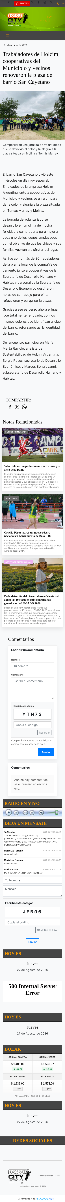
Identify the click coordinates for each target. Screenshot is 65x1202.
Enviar (46, 752)
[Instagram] (46, 4)
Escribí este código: (24, 706)
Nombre (15, 659)
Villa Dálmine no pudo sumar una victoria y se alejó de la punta (32, 468)
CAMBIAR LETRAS (47, 929)
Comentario (17, 674)
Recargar (44, 732)
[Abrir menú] (7, 35)
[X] (34, 4)
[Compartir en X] (17, 407)
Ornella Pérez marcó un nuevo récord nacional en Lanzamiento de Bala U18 (27, 534)
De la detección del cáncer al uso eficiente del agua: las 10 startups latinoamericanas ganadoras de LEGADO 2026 (31, 600)
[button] (11, 4)
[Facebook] (40, 4)
